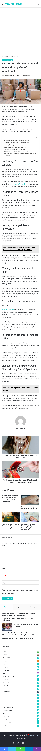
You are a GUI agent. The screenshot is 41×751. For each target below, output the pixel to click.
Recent (6, 607)
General (5, 661)
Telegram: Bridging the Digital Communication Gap (18, 638)
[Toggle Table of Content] (35, 137)
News (4, 713)
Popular (19, 607)
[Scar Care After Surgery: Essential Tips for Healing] (30, 500)
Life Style (5, 664)
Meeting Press (33, 735)
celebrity (5, 667)
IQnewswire (7, 75)
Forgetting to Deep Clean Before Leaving (16, 142)
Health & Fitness (13, 56)
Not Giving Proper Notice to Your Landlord (16, 140)
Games (5, 673)
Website (4, 583)
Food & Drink (6, 691)
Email (4, 576)
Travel (4, 695)
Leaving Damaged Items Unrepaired (15, 145)
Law (4, 688)
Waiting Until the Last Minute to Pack (15, 147)
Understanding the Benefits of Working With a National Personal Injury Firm (10, 526)
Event (4, 725)
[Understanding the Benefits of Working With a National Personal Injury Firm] (11, 517)
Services (5, 685)
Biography (6, 670)
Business (5, 655)
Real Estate (6, 716)
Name (4, 568)
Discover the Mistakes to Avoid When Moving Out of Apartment (20, 154)
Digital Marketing (8, 707)
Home (5, 56)
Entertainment (7, 698)
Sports (5, 719)
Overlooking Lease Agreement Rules (15, 149)
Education (6, 682)
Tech (4, 651)
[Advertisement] (20, 31)
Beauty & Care (7, 710)
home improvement (9, 676)
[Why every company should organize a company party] (7, 627)
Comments (33, 607)
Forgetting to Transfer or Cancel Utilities (16, 151)
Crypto (5, 701)
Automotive (6, 704)
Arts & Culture (7, 722)
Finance (5, 679)
